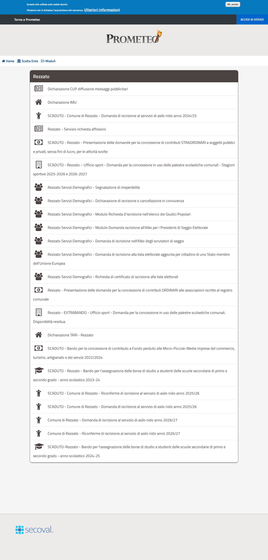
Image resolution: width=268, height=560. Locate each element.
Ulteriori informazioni (102, 10)
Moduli (50, 61)
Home (10, 61)
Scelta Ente (30, 61)
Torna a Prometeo (27, 19)
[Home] (134, 40)
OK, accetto (232, 4)
